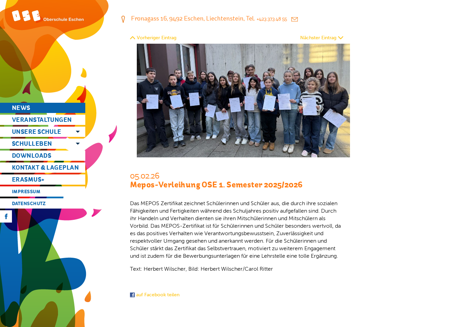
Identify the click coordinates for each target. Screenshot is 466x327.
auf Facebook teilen (157, 294)
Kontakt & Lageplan (45, 167)
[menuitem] (42, 108)
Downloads (31, 155)
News (21, 107)
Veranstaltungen (42, 119)
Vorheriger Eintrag (156, 37)
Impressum (26, 191)
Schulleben (32, 143)
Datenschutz (29, 203)
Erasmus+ (28, 179)
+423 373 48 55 (272, 19)
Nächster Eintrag (318, 37)
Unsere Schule (36, 131)
